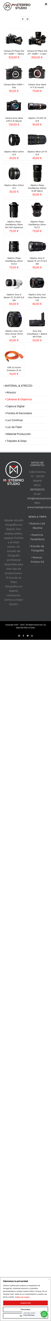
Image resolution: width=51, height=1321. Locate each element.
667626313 (37, 489)
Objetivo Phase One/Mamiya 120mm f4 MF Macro (37, 188)
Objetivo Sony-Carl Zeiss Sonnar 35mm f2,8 (14, 334)
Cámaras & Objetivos (19, 399)
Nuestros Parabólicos (37, 537)
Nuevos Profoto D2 (37, 559)
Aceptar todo (25, 1303)
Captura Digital (15, 406)
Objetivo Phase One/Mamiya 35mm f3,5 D (37, 224)
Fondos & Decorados (19, 413)
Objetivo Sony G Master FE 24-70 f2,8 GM (37, 261)
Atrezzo (11, 392)
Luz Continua (14, 420)
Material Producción (18, 434)
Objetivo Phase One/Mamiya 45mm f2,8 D (14, 261)
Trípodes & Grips (16, 440)
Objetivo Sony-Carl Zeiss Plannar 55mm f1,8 (37, 297)
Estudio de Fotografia (37, 548)
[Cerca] (48, 1279)
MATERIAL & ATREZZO (18, 385)
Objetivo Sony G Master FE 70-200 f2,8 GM (14, 297)
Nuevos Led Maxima (37, 525)
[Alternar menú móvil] (46, 4)
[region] (25, 1299)
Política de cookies (22, 1297)
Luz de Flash (14, 427)
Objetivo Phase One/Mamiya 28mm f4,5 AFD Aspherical (14, 224)
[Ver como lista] (27, 19)
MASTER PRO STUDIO (25, 628)
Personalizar (25, 1309)
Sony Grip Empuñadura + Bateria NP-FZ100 (37, 334)
